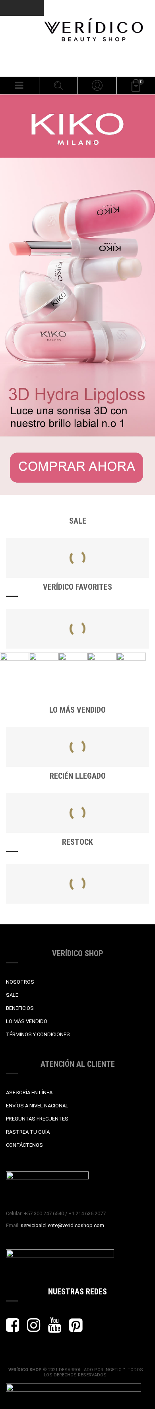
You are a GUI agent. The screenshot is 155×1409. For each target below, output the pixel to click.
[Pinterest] (75, 1329)
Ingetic (113, 1369)
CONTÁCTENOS (24, 1145)
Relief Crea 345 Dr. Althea (42, 631)
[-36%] (114, 800)
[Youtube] (54, 1329)
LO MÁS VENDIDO (26, 1021)
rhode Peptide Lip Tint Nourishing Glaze (59, 749)
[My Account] (97, 85)
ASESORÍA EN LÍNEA (29, 1092)
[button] (19, 85)
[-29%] (114, 577)
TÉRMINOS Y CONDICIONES (38, 1034)
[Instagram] (33, 1329)
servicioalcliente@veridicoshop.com (62, 1225)
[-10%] (41, 871)
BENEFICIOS (20, 1008)
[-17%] (41, 800)
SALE (12, 995)
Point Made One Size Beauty (46, 816)
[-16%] (41, 577)
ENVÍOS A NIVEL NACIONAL (37, 1106)
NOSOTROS (20, 982)
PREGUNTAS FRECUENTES (37, 1119)
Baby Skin (114, 878)
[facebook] (12, 1329)
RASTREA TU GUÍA (28, 1132)
